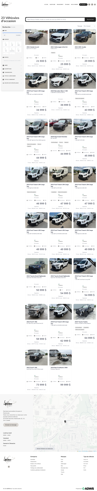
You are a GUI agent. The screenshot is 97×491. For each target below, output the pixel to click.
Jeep (62, 474)
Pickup (84, 465)
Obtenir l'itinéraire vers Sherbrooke (45, 448)
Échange (67, 4)
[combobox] (83, 4)
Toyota (62, 472)
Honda (62, 470)
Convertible (85, 461)
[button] (65, 421)
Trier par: (79, 26)
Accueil (46, 4)
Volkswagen (63, 463)
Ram (62, 465)
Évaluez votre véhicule (35, 463)
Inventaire (52, 4)
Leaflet (79, 451)
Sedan (84, 470)
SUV (84, 468)
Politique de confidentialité (36, 468)
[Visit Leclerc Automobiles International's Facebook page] (9, 467)
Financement (60, 4)
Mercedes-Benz (64, 468)
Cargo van (85, 459)
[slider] (3, 32)
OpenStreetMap (85, 451)
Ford (62, 459)
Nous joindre (74, 4)
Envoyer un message (10, 425)
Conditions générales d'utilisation (37, 470)
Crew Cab (85, 463)
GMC (62, 461)
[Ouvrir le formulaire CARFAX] (60, 56)
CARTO (94, 451)
